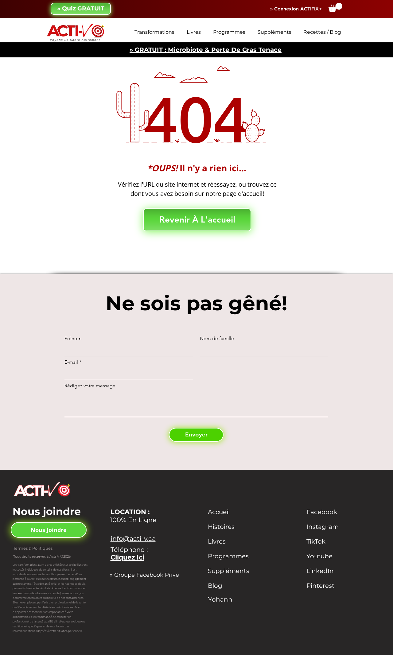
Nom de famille (217, 338)
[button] (335, 7)
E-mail (71, 362)
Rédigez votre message (89, 385)
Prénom (73, 338)
